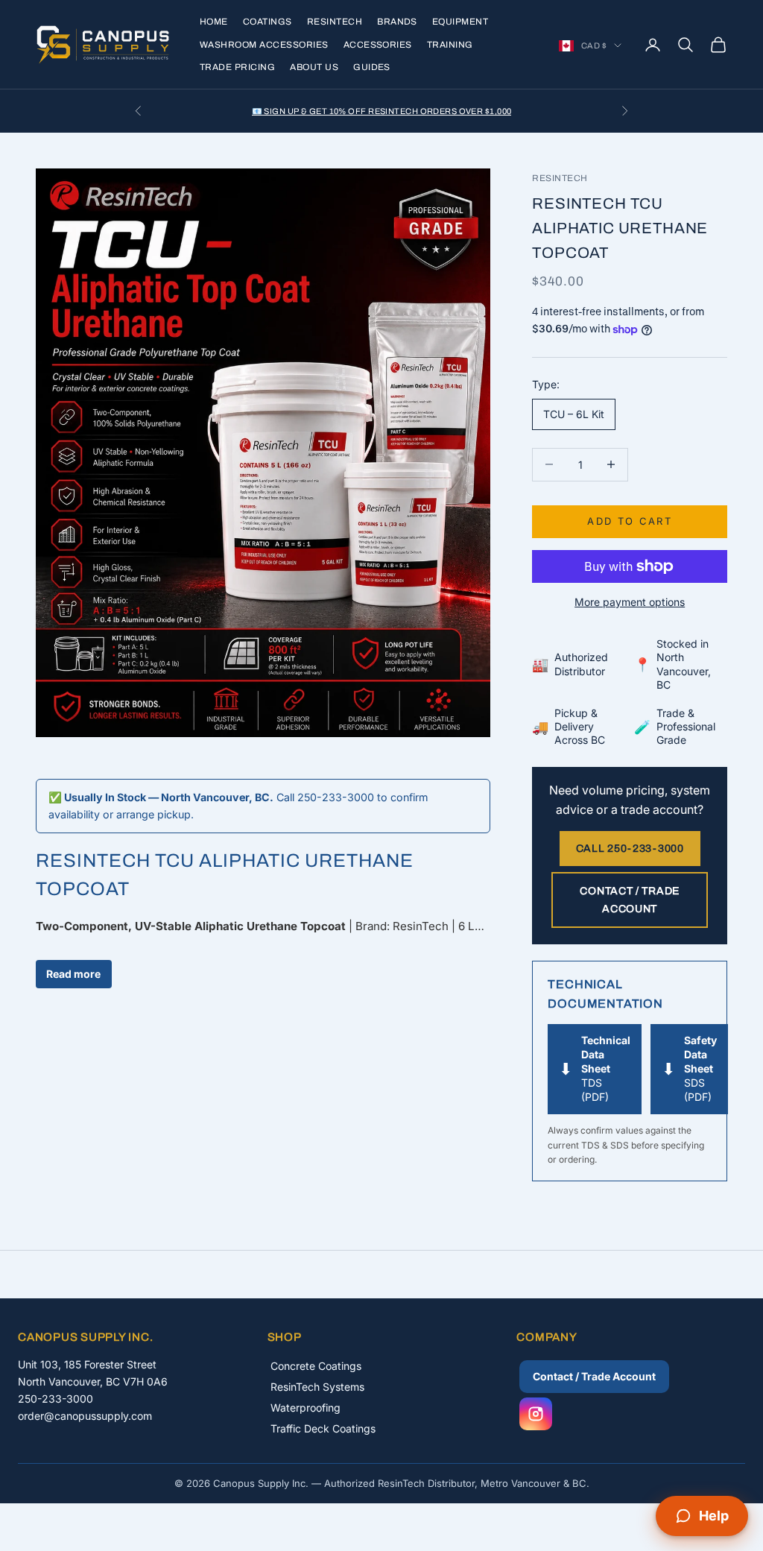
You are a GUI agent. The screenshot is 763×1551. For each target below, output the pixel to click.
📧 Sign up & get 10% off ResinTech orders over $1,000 (382, 111)
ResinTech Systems (317, 1386)
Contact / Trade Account (630, 899)
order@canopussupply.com (85, 1415)
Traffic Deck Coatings (323, 1428)
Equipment (460, 21)
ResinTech (334, 21)
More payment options (629, 602)
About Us (314, 67)
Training (450, 45)
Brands (397, 21)
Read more (73, 973)
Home (214, 21)
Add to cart (629, 521)
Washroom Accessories (264, 45)
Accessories (377, 45)
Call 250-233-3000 (630, 848)
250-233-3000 (55, 1398)
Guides (371, 67)
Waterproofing (305, 1407)
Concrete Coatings (315, 1365)
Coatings (267, 21)
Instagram (535, 1413)
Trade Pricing (237, 67)
